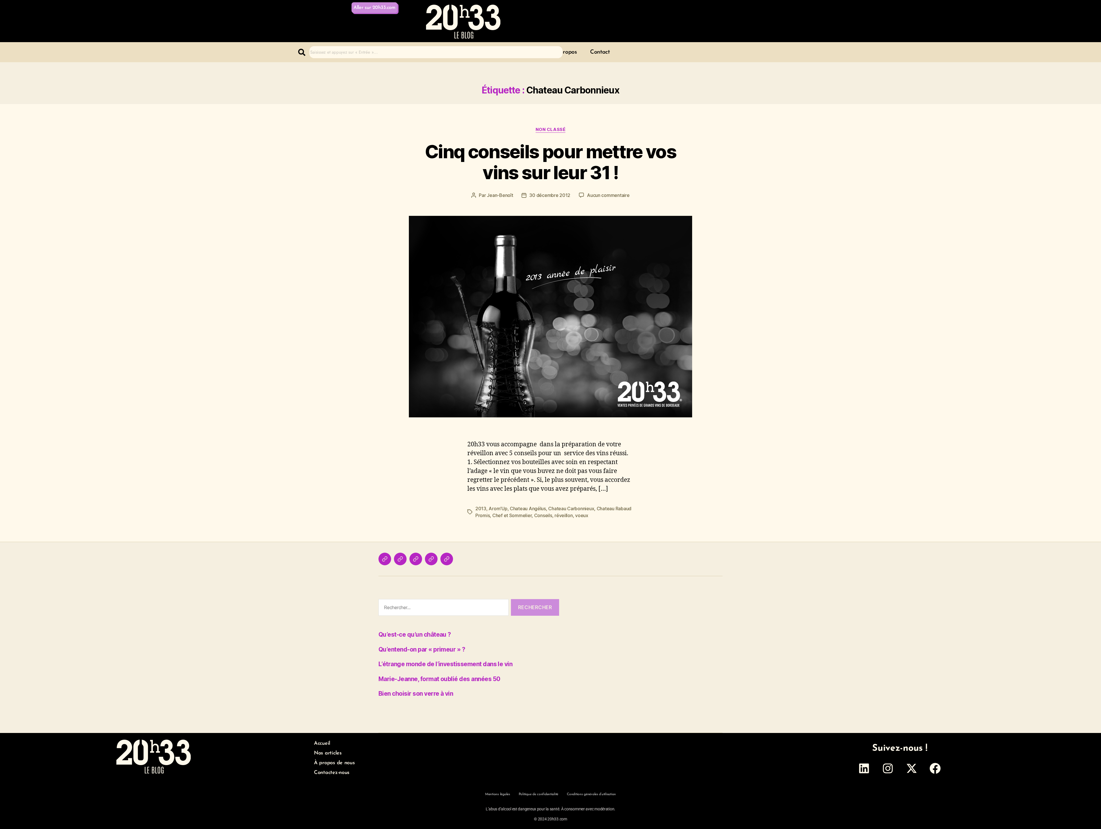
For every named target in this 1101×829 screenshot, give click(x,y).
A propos (565, 52)
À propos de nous (334, 763)
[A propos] (415, 559)
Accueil (322, 743)
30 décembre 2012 (549, 195)
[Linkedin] (864, 768)
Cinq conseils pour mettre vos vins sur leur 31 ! (550, 161)
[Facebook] (935, 768)
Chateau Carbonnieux (571, 508)
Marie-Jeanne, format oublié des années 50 (439, 679)
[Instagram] (887, 768)
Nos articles (328, 753)
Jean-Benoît (500, 195)
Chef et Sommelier (512, 515)
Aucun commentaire (608, 195)
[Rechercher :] (442, 608)
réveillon (564, 515)
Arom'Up (498, 508)
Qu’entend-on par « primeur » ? (421, 649)
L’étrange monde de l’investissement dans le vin (445, 664)
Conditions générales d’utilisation (591, 794)
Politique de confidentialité (538, 794)
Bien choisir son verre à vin (415, 693)
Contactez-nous (332, 772)
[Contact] (431, 559)
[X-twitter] (911, 768)
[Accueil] (384, 559)
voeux (581, 515)
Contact (600, 52)
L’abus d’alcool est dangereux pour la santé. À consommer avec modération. (550, 809)
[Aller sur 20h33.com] (446, 559)
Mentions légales (497, 794)
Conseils (543, 515)
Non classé (551, 129)
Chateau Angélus (528, 508)
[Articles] (400, 559)
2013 (480, 508)
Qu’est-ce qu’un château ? (414, 634)
